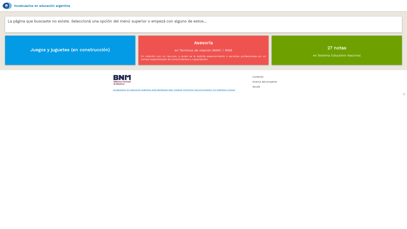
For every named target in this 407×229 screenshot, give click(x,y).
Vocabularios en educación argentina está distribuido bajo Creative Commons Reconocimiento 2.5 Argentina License (174, 90)
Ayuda (256, 86)
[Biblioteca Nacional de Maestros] (179, 79)
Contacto (257, 76)
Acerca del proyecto (264, 81)
